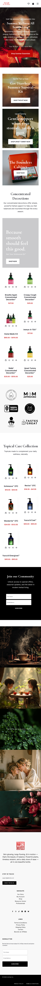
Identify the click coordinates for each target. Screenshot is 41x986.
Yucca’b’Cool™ (30, 520)
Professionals (20, 903)
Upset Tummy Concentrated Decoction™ (30, 370)
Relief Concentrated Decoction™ (11, 370)
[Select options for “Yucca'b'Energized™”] (6, 547)
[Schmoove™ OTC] (11, 471)
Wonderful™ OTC (11, 521)
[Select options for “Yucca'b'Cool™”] (25, 512)
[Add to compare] (12, 287)
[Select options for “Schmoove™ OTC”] (6, 478)
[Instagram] (15, 911)
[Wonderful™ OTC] (11, 506)
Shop (20, 899)
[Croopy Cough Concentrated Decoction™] (30, 280)
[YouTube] (22, 911)
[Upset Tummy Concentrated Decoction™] (30, 353)
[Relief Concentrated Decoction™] (10, 353)
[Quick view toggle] (16, 287)
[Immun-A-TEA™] (30, 317)
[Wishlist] (29, 4)
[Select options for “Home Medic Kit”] (5, 326)
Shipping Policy (20, 927)
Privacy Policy (20, 925)
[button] (5, 287)
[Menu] (38, 4)
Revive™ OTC (30, 486)
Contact (20, 929)
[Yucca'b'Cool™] (30, 505)
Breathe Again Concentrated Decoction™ (11, 297)
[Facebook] (12, 911)
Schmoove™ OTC (11, 486)
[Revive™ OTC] (30, 471)
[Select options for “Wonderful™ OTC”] (6, 513)
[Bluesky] (28, 911)
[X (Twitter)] (25, 911)
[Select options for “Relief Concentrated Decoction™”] (5, 360)
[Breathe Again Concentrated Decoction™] (10, 280)
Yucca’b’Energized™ (11, 556)
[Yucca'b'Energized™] (11, 541)
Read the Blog (9, 883)
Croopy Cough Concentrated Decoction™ (30, 297)
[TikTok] (18, 911)
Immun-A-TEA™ (30, 330)
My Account (20, 896)
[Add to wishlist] (9, 287)
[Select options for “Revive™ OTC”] (25, 477)
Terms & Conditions (20, 923)
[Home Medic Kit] (10, 319)
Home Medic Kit (11, 334)
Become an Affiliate (20, 932)
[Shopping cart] (33, 4)
